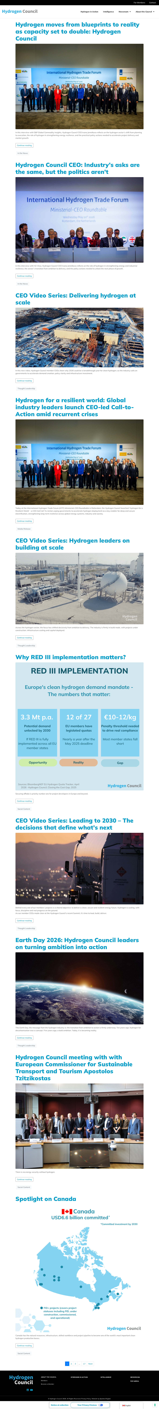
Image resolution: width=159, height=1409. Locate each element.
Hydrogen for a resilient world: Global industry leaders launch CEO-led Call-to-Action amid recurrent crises (74, 407)
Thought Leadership (26, 388)
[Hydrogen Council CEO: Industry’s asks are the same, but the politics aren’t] (79, 219)
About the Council (144, 11)
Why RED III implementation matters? (70, 657)
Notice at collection (59, 1405)
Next (90, 1364)
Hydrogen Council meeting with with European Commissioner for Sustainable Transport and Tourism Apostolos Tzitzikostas (74, 1067)
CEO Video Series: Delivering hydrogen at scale (75, 299)
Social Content (24, 809)
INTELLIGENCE (106, 1377)
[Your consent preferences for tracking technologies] (155, 1405)
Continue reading (24, 145)
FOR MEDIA (134, 1381)
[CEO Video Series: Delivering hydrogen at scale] (79, 337)
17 (84, 1364)
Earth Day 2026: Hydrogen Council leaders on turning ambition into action (77, 943)
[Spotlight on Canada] (79, 1268)
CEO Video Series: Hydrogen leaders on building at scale (72, 544)
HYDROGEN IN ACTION (79, 1377)
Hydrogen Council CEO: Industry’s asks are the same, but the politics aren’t (77, 168)
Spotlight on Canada (45, 1198)
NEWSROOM (135, 1377)
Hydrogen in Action (89, 11)
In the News (23, 153)
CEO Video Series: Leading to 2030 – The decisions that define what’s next (74, 824)
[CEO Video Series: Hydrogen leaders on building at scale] (79, 588)
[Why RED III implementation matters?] (79, 726)
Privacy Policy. (86, 1399)
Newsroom (123, 11)
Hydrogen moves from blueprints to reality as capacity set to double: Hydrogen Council (77, 31)
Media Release (24, 529)
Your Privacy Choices (87, 1405)
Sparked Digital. (105, 1399)
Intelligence (108, 11)
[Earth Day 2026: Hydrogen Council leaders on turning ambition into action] (79, 988)
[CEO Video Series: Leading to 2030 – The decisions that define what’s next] (79, 868)
